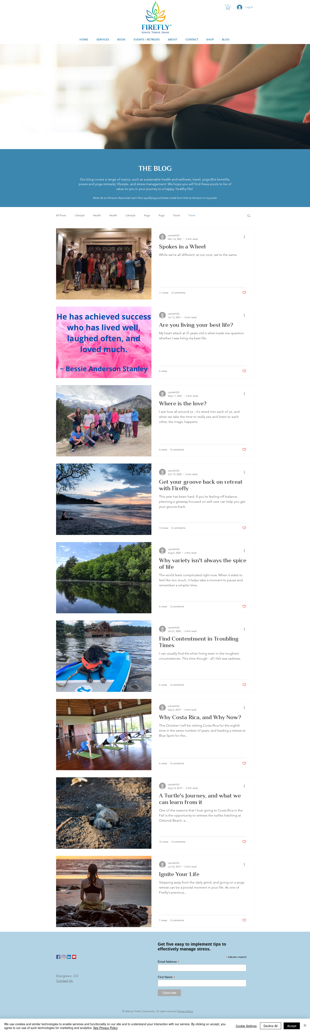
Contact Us (64, 981)
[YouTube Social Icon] (74, 957)
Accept (291, 1026)
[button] (228, 7)
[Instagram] (64, 957)
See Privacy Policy (105, 1028)
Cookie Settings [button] (246, 1026)
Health (97, 215)
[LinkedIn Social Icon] (69, 957)
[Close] (304, 1026)
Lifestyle (80, 215)
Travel (176, 215)
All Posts (61, 215)
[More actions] (245, 236)
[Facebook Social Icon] (58, 957)
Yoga (147, 215)
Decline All (271, 1026)
